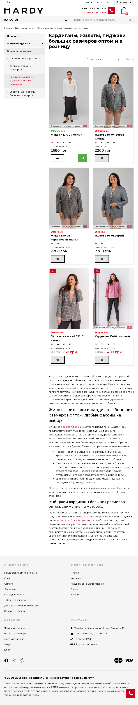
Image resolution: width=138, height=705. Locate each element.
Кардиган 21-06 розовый (112, 336)
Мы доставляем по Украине (21, 572)
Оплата (8, 583)
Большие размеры (24, 28)
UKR (107, 2)
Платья (75, 572)
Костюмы (76, 578)
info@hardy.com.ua (85, 644)
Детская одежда (14, 639)
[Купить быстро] (82, 158)
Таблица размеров (15, 600)
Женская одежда (18, 43)
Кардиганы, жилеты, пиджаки (88, 583)
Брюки (75, 594)
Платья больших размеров (26, 58)
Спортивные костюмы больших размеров (22, 93)
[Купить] (57, 158)
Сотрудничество (14, 594)
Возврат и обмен (14, 611)
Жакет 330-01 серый (109, 235)
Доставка (10, 589)
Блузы (74, 589)
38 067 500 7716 (83, 639)
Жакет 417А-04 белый (66, 134)
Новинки (12, 36)
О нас (7, 578)
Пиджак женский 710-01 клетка (67, 338)
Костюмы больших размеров (20, 68)
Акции (8, 644)
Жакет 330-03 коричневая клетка (64, 237)
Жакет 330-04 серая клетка (109, 136)
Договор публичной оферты (21, 605)
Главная (8, 28)
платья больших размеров (78, 520)
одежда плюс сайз (72, 426)
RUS (99, 2)
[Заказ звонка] (130, 693)
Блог (7, 649)
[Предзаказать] (102, 158)
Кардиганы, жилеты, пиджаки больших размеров (22, 81)
